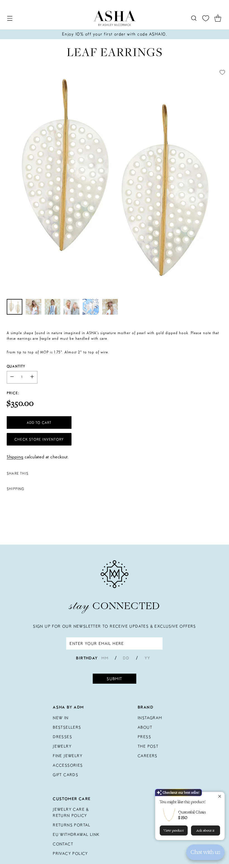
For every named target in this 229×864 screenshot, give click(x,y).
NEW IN (60, 717)
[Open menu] (9, 18)
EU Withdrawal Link (76, 834)
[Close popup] (219, 797)
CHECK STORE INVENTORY (39, 439)
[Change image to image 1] (14, 307)
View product (174, 830)
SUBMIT (114, 678)
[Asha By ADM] (114, 18)
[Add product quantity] (32, 377)
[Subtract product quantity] (12, 377)
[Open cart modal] (217, 18)
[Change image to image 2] (33, 307)
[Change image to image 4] (71, 307)
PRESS (144, 736)
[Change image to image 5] (91, 307)
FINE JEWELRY (67, 755)
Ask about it (205, 830)
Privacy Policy (70, 853)
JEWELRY (62, 746)
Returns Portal (71, 825)
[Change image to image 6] (110, 307)
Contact (63, 844)
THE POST (148, 746)
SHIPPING (16, 489)
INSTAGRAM (150, 717)
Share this (17, 473)
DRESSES (62, 736)
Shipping (15, 457)
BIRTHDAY (87, 658)
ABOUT (145, 727)
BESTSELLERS (67, 727)
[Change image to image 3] (52, 307)
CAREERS (148, 755)
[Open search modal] (193, 18)
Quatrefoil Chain (192, 812)
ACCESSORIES (68, 765)
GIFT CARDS (65, 774)
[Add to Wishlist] (222, 72)
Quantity (16, 366)
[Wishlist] (206, 18)
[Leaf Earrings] (114, 180)
